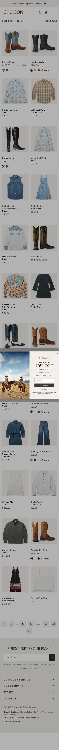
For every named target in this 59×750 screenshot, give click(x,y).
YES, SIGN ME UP (44, 385)
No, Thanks (44, 389)
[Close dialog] (57, 353)
